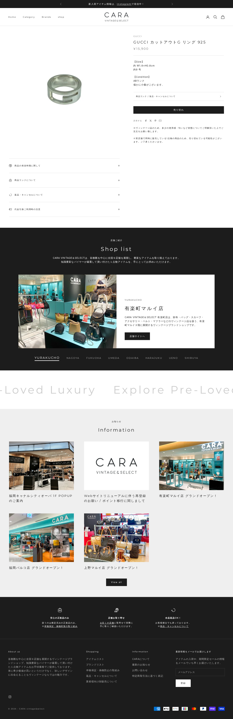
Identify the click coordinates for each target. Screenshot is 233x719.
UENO (173, 358)
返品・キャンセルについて (174, 626)
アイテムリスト (95, 658)
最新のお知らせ (141, 664)
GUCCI (137, 36)
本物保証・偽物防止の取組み (103, 670)
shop (61, 17)
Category (29, 17)
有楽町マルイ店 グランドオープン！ (188, 496)
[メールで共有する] (160, 120)
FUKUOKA (93, 358)
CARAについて (141, 658)
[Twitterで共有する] (150, 120)
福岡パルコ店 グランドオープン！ (36, 568)
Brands (46, 17)
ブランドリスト (95, 664)
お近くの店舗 (117, 5)
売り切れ (178, 109)
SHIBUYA (191, 358)
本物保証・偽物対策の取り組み (61, 626)
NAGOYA (73, 358)
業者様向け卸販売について (101, 681)
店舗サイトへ (137, 336)
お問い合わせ (140, 670)
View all (116, 582)
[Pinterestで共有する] (155, 120)
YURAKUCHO (47, 358)
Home (12, 17)
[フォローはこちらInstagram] (10, 697)
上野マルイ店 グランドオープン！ (111, 568)
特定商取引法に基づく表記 (147, 675)
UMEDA (113, 358)
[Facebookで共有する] (145, 120)
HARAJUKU (153, 358)
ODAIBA (132, 358)
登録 (183, 683)
